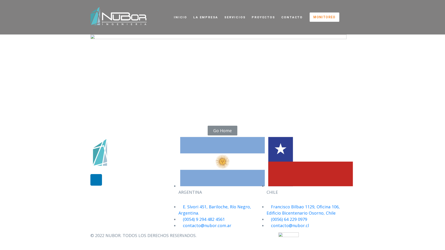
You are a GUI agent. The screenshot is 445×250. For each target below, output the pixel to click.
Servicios (234, 17)
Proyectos (263, 17)
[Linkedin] (96, 180)
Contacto (292, 17)
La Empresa (205, 17)
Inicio (180, 17)
